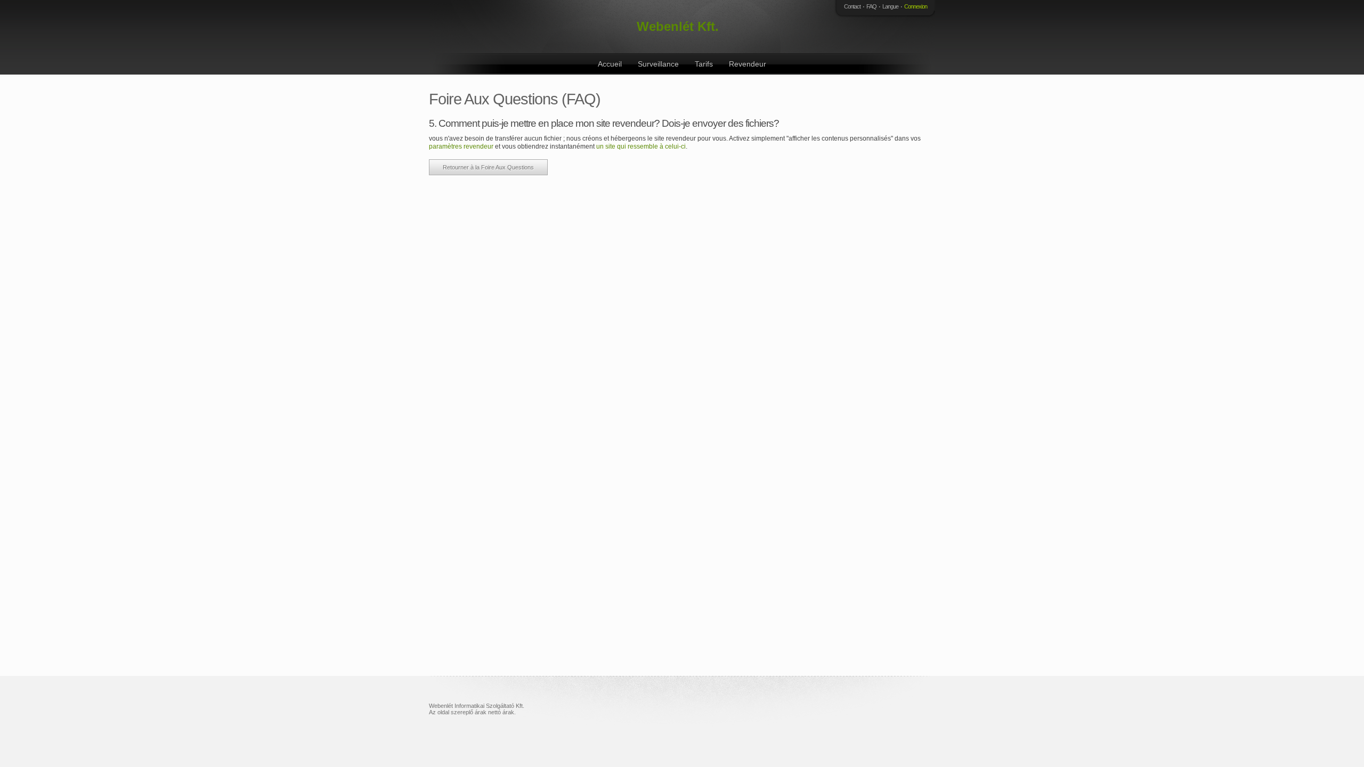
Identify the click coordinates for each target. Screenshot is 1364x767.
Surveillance (658, 64)
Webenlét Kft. (678, 26)
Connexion (915, 6)
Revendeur (747, 64)
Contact (852, 6)
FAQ (871, 6)
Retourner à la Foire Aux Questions (488, 167)
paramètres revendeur (461, 146)
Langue (890, 6)
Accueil (610, 64)
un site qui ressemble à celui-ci (641, 146)
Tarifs (704, 64)
